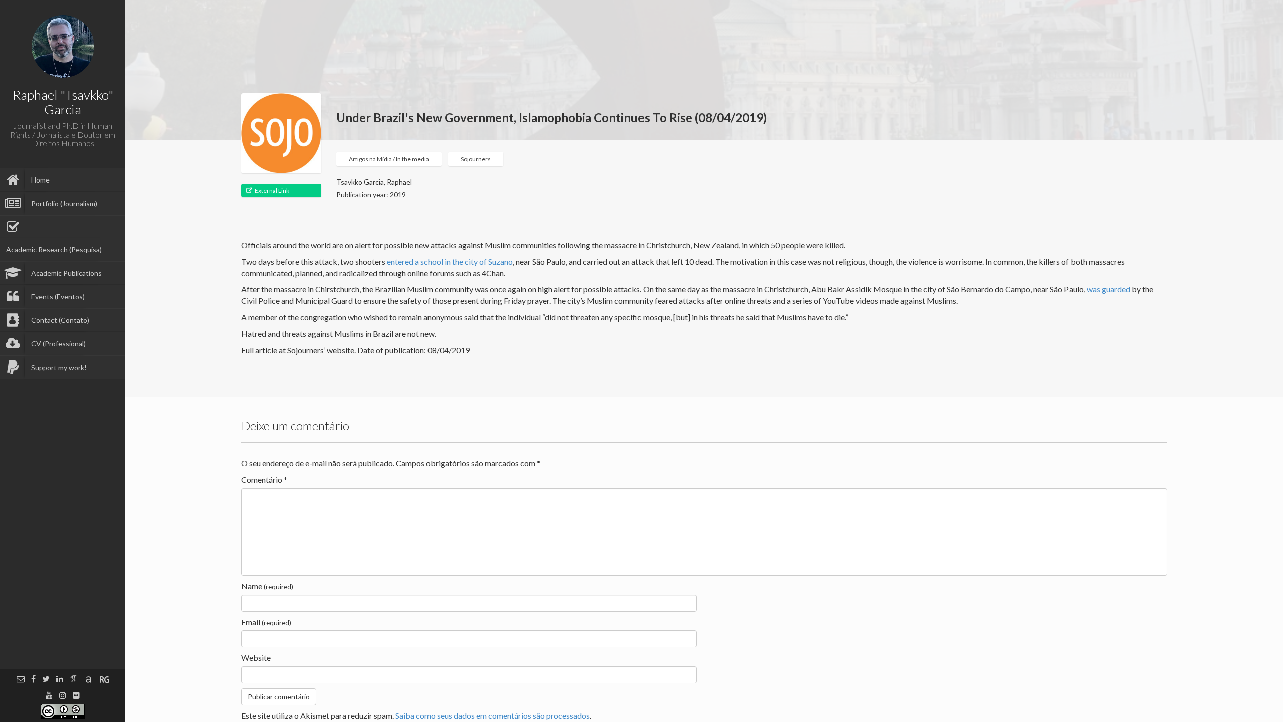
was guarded (1108, 289)
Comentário (264, 479)
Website (256, 657)
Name (267, 586)
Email (266, 622)
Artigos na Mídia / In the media (389, 159)
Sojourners (476, 159)
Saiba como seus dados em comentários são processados (492, 715)
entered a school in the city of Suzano (450, 261)
